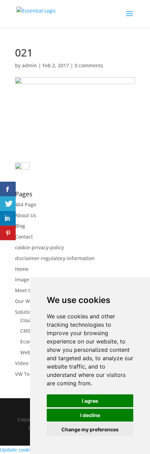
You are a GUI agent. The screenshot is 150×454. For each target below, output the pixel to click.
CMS (25, 330)
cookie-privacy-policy (39, 247)
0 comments (89, 65)
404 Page (25, 204)
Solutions (26, 312)
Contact (24, 236)
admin (29, 65)
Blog (20, 225)
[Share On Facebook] (8, 189)
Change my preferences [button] (90, 429)
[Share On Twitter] (8, 203)
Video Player (29, 363)
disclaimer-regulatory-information (55, 258)
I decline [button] (90, 415)
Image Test (27, 279)
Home (22, 269)
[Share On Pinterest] (8, 233)
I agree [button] (90, 401)
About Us (25, 215)
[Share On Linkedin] (8, 218)
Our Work (26, 301)
